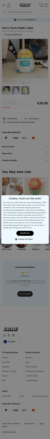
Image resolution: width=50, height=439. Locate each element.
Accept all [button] (25, 233)
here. (30, 228)
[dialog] (25, 219)
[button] (25, 239)
